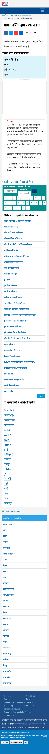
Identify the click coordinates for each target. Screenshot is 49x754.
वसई (6, 493)
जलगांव (8, 444)
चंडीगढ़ (5, 542)
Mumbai (9, 410)
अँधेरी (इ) (9, 415)
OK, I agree (5, 742)
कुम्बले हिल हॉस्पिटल (11, 385)
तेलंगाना (6, 659)
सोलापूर (8, 503)
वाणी (6, 498)
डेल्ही (5, 560)
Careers (7, 699)
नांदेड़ (7, 464)
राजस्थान (6, 648)
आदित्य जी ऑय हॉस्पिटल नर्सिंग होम (16, 256)
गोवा (4, 571)
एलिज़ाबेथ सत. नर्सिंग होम (13, 327)
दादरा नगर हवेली (9, 554)
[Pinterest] (16, 33)
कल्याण (7, 435)
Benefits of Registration (13, 702)
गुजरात (5, 577)
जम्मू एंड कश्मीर (8, 595)
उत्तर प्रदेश (7, 671)
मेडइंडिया (5, 15)
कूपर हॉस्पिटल (9, 374)
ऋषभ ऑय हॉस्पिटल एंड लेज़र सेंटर (16, 309)
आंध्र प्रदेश (7, 524)
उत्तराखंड (6, 677)
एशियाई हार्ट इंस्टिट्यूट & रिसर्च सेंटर (17, 338)
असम (5, 530)
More (41, 396)
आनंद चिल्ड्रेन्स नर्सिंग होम (13, 262)
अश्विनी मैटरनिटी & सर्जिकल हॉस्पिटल (18, 244)
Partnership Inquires (12, 709)
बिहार (5, 536)
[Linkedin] (21, 33)
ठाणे (6, 449)
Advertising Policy (11, 706)
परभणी (7, 478)
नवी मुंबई (8, 454)
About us (7, 696)
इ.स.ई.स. (7, 280)
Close (25, 742)
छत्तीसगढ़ (6, 548)
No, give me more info (16, 742)
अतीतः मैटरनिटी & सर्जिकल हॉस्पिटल (17, 221)
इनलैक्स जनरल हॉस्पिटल (13, 297)
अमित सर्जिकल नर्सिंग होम (13, 238)
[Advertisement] (21, 96)
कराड (7, 430)
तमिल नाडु (7, 654)
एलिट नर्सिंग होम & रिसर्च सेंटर (15, 332)
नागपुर (7, 459)
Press (28, 699)
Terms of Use (21, 737)
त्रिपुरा (5, 665)
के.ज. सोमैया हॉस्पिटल (12, 356)
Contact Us (30, 696)
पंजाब (5, 642)
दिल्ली (5, 565)
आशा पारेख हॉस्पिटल (11, 268)
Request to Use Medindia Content (17, 712)
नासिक (7, 469)
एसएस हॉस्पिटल (9, 344)
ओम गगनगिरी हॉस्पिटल (12, 350)
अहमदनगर (9, 420)
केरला (5, 612)
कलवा (7, 439)
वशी (6, 488)
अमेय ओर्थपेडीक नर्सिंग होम (13, 233)
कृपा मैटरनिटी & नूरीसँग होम (14, 380)
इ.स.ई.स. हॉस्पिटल (10, 285)
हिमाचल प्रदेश (8, 589)
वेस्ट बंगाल (7, 683)
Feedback (30, 706)
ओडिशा (6, 630)
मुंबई (6, 483)
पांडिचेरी (6, 636)
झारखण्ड (6, 601)
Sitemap (29, 702)
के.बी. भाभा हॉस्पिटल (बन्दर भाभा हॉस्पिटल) (19, 362)
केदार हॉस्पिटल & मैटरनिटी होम (15, 368)
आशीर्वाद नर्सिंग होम (10, 274)
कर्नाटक (6, 607)
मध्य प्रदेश (7, 618)
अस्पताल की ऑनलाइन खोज (21, 15)
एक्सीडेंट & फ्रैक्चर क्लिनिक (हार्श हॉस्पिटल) (20, 315)
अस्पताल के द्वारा (10, 186)
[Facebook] (6, 33)
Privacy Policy (9, 737)
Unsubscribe (9, 715)
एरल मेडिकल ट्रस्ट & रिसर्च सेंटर (16, 321)
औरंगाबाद (9, 425)
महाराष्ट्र (6, 624)
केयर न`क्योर (8, 391)
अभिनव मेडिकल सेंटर (11, 227)
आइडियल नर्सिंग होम (11, 250)
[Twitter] (11, 33)
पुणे (5, 474)
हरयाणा (6, 583)
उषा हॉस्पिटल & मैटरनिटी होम (14, 303)
